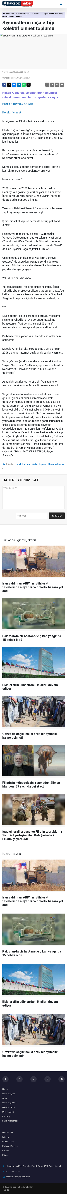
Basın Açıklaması (10, 1121)
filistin (34, 464)
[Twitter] (9, 85)
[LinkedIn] (19, 85)
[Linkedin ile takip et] (33, 1079)
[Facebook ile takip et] (5, 1079)
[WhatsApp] (24, 85)
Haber (5, 1089)
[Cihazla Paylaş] (28, 85)
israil (18, 464)
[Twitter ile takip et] (19, 1079)
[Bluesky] (14, 85)
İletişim (5, 1137)
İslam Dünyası (24, 14)
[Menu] (61, 3)
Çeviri (4, 1098)
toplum (42, 464)
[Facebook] (4, 85)
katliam (26, 464)
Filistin (37, 14)
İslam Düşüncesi (9, 1102)
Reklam (5, 1150)
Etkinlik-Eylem (8, 1112)
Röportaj (6, 1116)
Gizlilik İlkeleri (8, 1141)
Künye (5, 1155)
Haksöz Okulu (8, 1107)
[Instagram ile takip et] (47, 1079)
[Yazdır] (47, 85)
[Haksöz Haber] (17, 3)
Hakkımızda (7, 1132)
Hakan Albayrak (56, 464)
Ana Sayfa (9, 14)
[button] (52, 85)
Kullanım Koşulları (10, 1146)
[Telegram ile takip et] (61, 1079)
